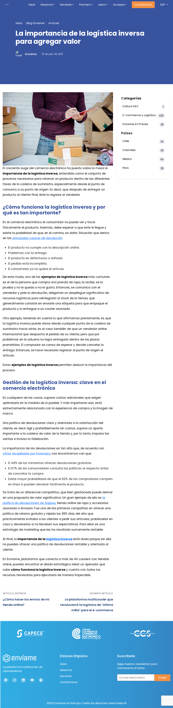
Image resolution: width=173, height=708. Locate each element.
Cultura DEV (143, 106)
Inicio (31, 5)
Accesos (118, 5)
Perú (143, 168)
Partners (85, 5)
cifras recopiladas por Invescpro (26, 454)
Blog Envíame (35, 23)
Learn (102, 5)
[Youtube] (32, 680)
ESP (163, 5)
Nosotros (47, 5)
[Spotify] (41, 680)
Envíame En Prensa (143, 124)
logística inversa (59, 539)
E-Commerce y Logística (143, 115)
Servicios (66, 5)
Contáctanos (143, 5)
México (143, 159)
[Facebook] (6, 680)
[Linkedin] (23, 680)
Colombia (143, 150)
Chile (143, 141)
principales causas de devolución (37, 238)
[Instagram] (14, 680)
